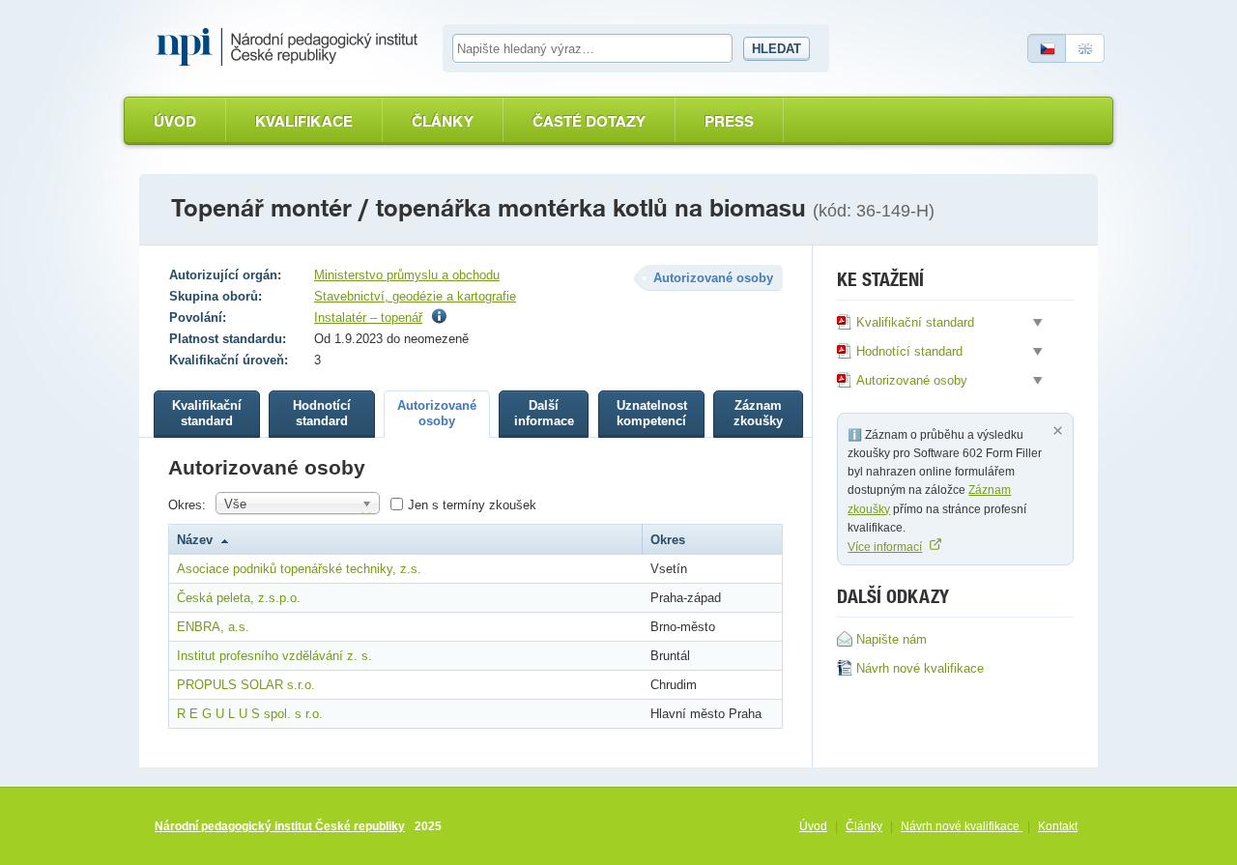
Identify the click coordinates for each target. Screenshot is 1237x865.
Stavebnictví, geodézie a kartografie (415, 296)
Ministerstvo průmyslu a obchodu (407, 275)
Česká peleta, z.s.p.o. (239, 598)
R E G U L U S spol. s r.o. (250, 713)
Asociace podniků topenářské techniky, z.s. (299, 569)
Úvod (175, 121)
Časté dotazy (589, 121)
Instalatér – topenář (368, 317)
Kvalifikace (304, 121)
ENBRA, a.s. (213, 627)
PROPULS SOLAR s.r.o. (246, 685)
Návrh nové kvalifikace (961, 826)
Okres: (187, 505)
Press (729, 121)
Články (443, 121)
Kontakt (1058, 826)
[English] (1085, 48)
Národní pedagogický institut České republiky (280, 826)
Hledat (776, 49)
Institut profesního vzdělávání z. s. (274, 656)
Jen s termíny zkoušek (472, 505)
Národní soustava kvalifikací (292, 47)
